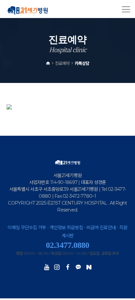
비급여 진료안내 (101, 227)
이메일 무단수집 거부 (27, 227)
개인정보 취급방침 (66, 227)
